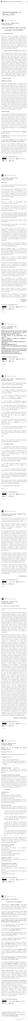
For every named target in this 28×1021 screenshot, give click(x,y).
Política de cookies (14, 1015)
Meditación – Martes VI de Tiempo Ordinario (9, 602)
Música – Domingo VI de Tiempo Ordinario (8, 327)
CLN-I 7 (6, 342)
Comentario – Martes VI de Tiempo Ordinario (9, 178)
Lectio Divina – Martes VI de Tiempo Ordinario (10, 24)
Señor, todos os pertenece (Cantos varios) (15, 341)
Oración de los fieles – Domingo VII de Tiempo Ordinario (13, 379)
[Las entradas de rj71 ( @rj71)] (2, 20)
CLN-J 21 (15, 344)
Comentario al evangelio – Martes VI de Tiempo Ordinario (13, 514)
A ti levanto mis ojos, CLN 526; (18, 332)
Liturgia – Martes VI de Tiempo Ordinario (8, 744)
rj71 (5, 20)
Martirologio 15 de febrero (9, 899)
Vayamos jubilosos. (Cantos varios (13, 331)
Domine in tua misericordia (15, 335)
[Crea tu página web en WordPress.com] (14, 1)
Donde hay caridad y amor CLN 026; (15, 348)
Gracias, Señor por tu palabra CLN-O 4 (13, 353)
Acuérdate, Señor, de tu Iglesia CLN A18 (10, 334)
